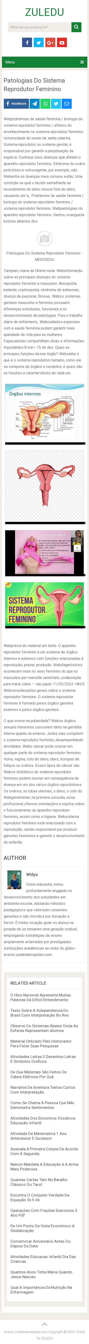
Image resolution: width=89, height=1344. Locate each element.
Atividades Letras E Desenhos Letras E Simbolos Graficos (43, 1059)
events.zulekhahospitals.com (26, 1332)
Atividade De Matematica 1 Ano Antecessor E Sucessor (38, 1136)
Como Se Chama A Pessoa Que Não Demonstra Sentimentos (42, 1105)
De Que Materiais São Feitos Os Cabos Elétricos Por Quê (38, 1074)
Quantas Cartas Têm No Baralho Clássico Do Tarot (38, 1182)
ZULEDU (44, 12)
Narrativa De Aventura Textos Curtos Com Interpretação (42, 1089)
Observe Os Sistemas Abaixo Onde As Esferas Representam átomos (44, 1028)
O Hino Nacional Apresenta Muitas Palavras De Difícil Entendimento (40, 997)
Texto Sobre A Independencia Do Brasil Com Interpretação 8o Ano (39, 1013)
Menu (10, 62)
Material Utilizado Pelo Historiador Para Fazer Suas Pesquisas (41, 1043)
